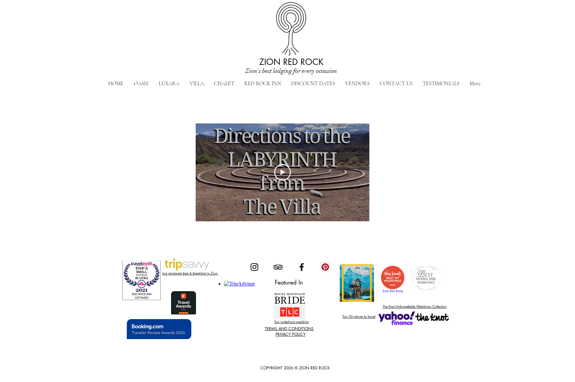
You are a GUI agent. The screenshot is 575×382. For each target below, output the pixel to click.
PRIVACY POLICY (290, 334)
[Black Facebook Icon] (301, 267)
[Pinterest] (325, 267)
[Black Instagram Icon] (254, 267)
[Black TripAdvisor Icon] (278, 267)
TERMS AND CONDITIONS (289, 328)
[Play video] (282, 172)
